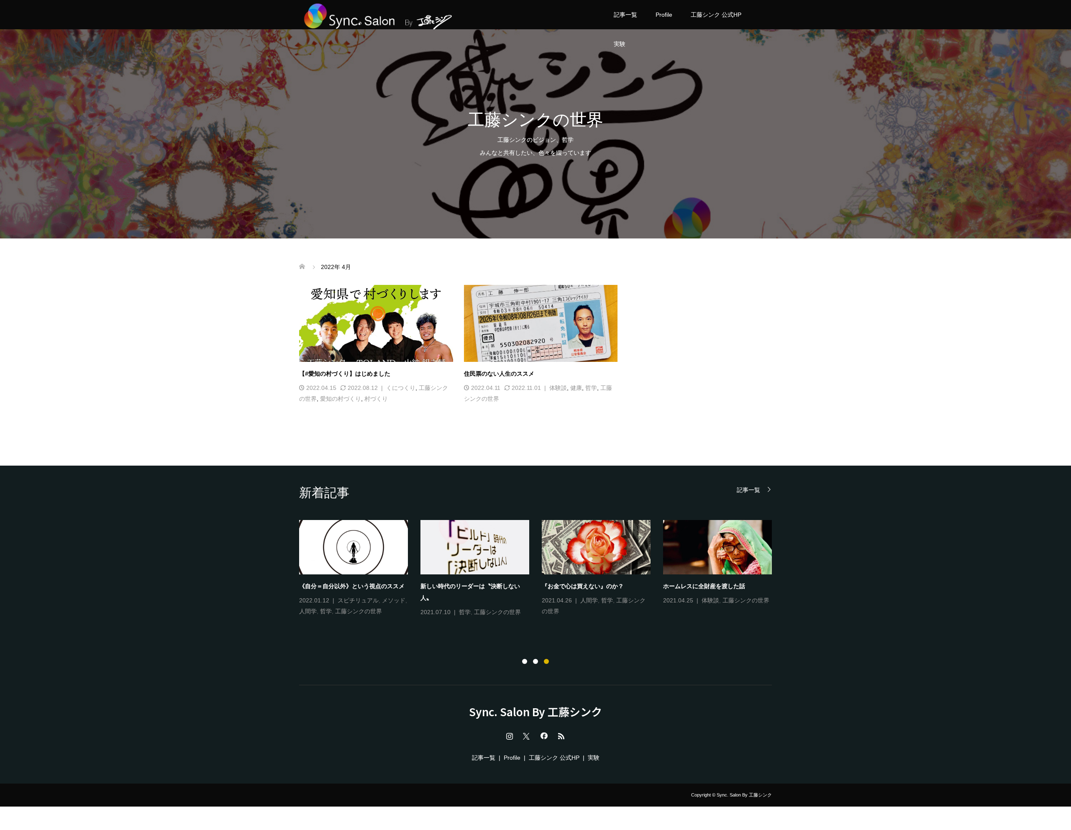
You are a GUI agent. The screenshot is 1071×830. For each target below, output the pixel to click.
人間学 (308, 611)
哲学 (591, 387)
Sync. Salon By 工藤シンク (535, 711)
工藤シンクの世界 (358, 611)
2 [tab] (535, 661)
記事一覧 (625, 14)
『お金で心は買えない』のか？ (583, 586)
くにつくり (400, 387)
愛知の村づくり (340, 398)
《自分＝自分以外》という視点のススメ (352, 586)
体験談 (558, 387)
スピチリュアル (358, 600)
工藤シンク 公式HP (716, 14)
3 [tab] (546, 661)
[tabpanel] (541, 569)
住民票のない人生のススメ (499, 373)
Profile (664, 14)
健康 (576, 387)
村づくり (376, 398)
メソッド (393, 600)
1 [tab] (524, 661)
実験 (619, 44)
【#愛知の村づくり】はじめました (344, 373)
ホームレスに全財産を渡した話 (704, 586)
